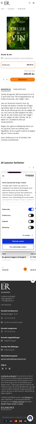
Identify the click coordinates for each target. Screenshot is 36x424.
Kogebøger (11, 9)
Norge (3, 404)
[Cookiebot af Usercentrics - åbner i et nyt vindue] (25, 176)
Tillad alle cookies (18, 241)
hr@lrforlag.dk (9, 350)
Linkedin (9, 368)
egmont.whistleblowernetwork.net (13, 359)
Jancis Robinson (27, 58)
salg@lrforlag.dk (10, 341)
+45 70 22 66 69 (9, 318)
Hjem (2, 9)
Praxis (9, 404)
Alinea (15, 402)
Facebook (2, 368)
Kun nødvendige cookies (18, 247)
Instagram (6, 368)
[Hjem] (7, 3)
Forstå (14, 404)
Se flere (14, 252)
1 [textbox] (3, 79)
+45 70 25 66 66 (9, 331)
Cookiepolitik (18, 417)
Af (2, 58)
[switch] (31, 215)
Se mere (25, 269)
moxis (21, 404)
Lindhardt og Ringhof (11, 58)
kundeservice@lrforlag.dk (13, 322)
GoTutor (21, 402)
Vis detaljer (26, 235)
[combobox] (5, 80)
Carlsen (27, 397)
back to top (33, 281)
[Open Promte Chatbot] (30, 418)
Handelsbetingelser (8, 417)
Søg (29, 3)
